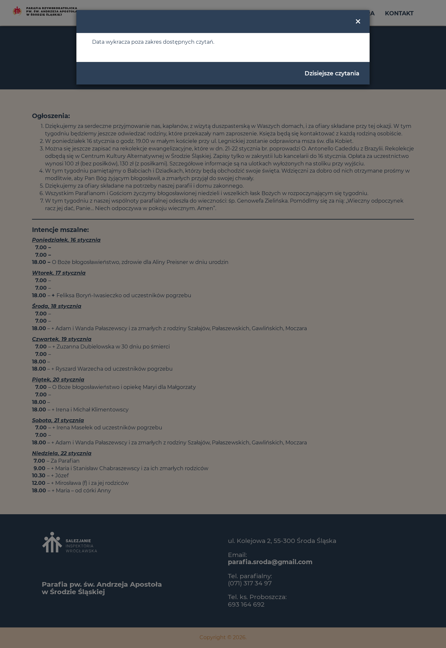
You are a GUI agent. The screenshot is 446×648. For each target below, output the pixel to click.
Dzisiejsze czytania (332, 73)
